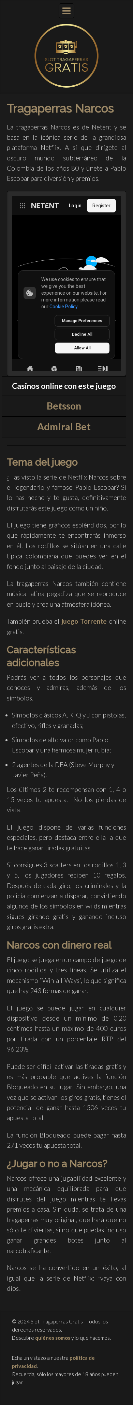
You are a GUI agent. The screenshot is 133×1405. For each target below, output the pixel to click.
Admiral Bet (64, 426)
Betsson (64, 406)
